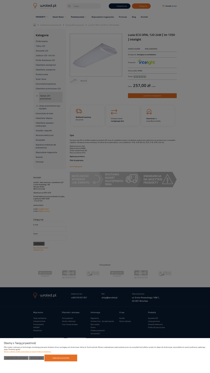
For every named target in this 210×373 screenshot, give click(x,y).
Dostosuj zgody (36, 358)
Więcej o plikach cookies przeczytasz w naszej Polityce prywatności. (27, 351)
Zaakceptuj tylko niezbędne (16, 358)
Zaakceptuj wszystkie (60, 358)
